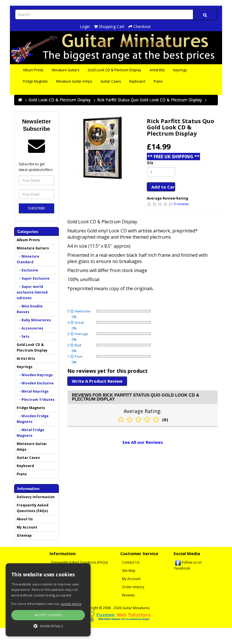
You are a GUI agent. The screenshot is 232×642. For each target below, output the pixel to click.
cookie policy (71, 604)
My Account (27, 527)
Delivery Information (36, 497)
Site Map (129, 570)
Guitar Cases (110, 81)
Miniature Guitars (65, 70)
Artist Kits (157, 70)
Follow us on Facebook (188, 565)
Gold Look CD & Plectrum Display (114, 70)
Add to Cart (163, 187)
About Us (25, 519)
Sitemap (24, 535)
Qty (150, 162)
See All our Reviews (142, 442)
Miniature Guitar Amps (74, 81)
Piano (158, 81)
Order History (133, 587)
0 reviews (181, 204)
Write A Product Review (97, 381)
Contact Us (130, 562)
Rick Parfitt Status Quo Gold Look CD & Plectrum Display (149, 99)
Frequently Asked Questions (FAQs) (32, 508)
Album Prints (33, 70)
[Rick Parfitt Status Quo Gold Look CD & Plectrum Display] (102, 147)
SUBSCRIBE (36, 208)
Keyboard (137, 81)
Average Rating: (143, 411)
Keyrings (180, 70)
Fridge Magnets (35, 81)
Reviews (128, 595)
